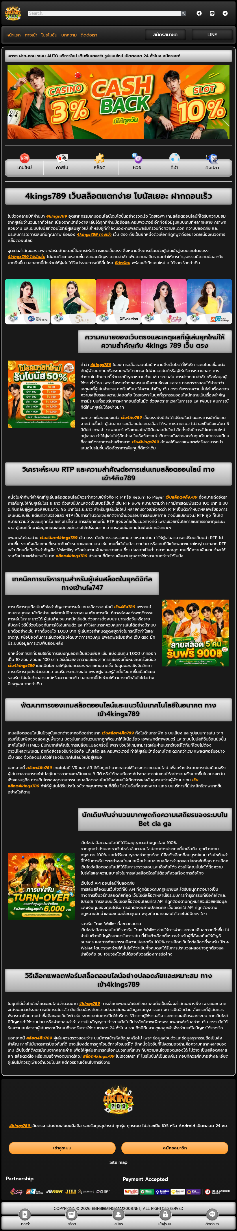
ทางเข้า (31, 35)
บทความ (69, 35)
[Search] (183, 13)
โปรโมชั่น (49, 35)
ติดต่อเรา (89, 35)
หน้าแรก (13, 35)
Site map (118, 1162)
